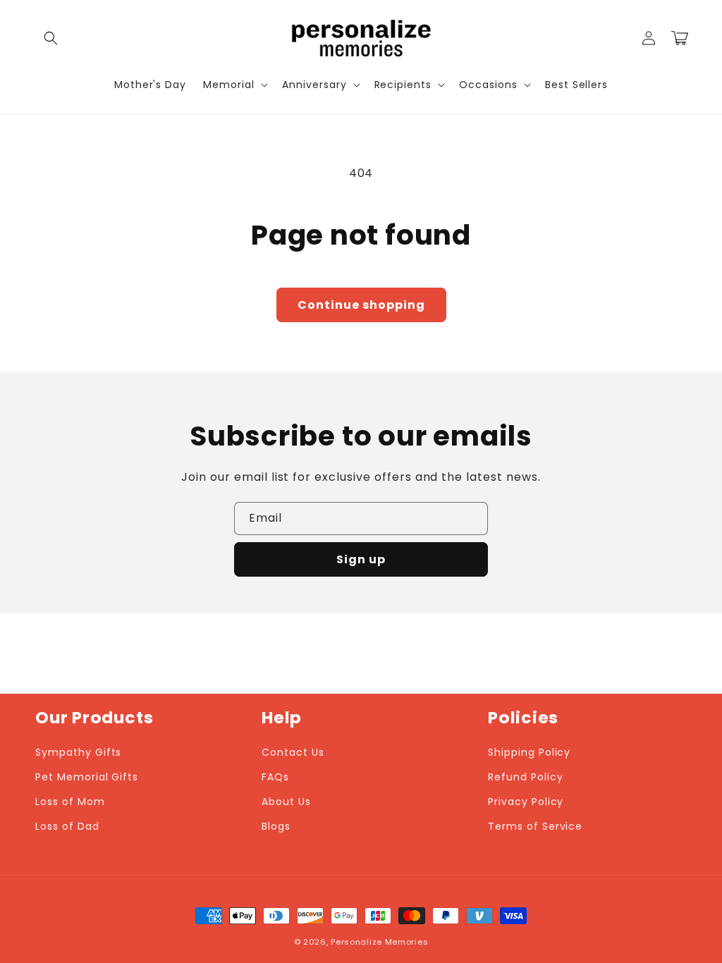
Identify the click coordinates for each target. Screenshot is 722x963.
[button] (50, 38)
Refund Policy (525, 777)
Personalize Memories (379, 941)
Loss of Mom (70, 802)
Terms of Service (535, 826)
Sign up (361, 559)
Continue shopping (361, 305)
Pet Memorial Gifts (86, 777)
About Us (286, 802)
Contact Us (293, 752)
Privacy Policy (525, 802)
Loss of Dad (67, 826)
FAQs (275, 777)
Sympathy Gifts (78, 752)
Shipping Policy (529, 752)
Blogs (276, 826)
